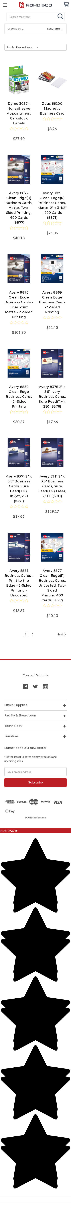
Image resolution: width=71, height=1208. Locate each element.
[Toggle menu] (5, 5)
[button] (35, 28)
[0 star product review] (19, 131)
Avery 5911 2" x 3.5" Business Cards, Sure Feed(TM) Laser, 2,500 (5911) (52, 486)
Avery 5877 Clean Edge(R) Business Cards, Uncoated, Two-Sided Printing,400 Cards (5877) (52, 585)
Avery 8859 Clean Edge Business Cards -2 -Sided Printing (19, 396)
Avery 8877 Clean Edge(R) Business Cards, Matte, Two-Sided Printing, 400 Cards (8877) (18, 208)
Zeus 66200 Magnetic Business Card (52, 108)
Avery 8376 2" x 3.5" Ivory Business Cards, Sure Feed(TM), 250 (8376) (52, 396)
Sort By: (11, 47)
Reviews (8, 830)
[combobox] (35, 16)
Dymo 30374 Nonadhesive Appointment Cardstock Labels (19, 113)
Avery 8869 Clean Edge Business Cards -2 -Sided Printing (52, 302)
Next (60, 634)
